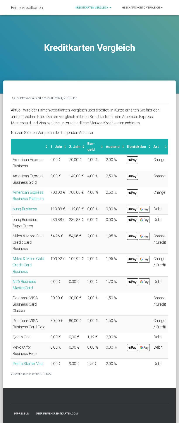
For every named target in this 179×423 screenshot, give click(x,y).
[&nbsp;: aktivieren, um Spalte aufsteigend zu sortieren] (30, 147)
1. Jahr (56, 146)
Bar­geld (91, 146)
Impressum (21, 413)
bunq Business (25, 209)
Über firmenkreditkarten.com (57, 413)
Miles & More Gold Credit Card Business (28, 265)
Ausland (113, 146)
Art (156, 146)
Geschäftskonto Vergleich (141, 7)
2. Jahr (75, 146)
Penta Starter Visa (28, 363)
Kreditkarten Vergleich (92, 7)
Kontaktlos (136, 146)
